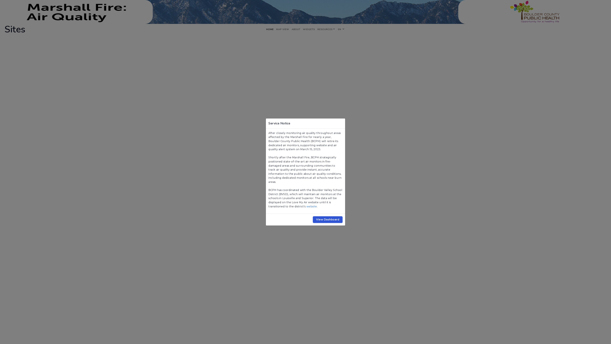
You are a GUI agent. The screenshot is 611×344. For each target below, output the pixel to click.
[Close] (341, 123)
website (311, 206)
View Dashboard (327, 219)
